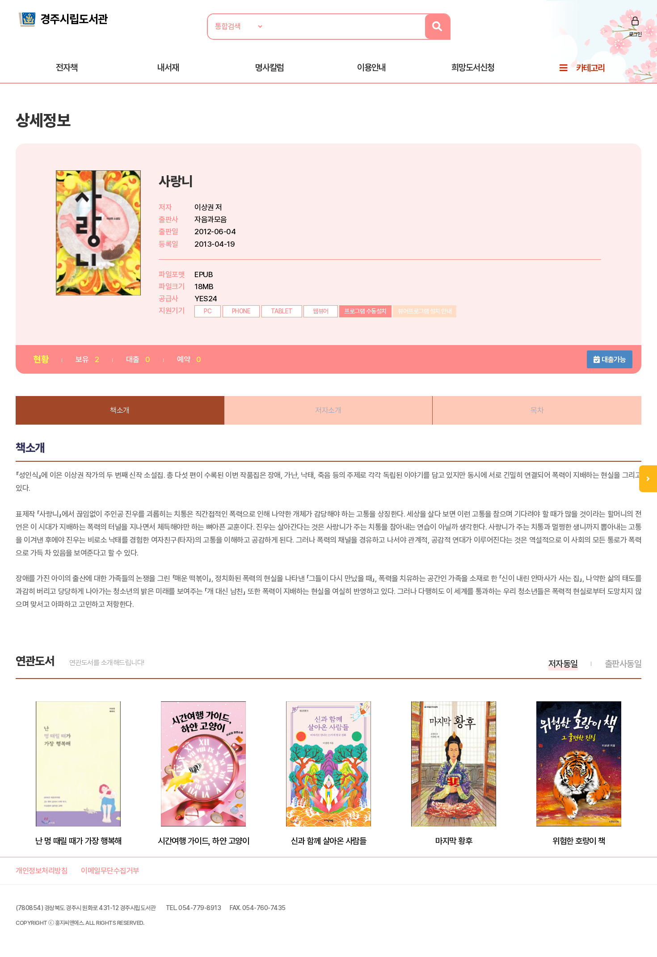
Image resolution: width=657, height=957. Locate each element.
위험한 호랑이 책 (578, 841)
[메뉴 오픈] (648, 478)
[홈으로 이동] (63, 18)
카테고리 (590, 68)
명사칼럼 (269, 67)
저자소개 (328, 410)
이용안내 (371, 67)
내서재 (168, 67)
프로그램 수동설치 (365, 311)
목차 (537, 410)
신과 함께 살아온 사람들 (328, 841)
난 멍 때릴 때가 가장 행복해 (78, 841)
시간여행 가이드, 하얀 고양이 (203, 841)
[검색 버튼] (437, 26)
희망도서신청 (472, 67)
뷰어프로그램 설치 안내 (424, 311)
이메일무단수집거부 (110, 870)
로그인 (635, 34)
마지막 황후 (453, 841)
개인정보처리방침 (41, 870)
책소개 (120, 410)
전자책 (66, 67)
